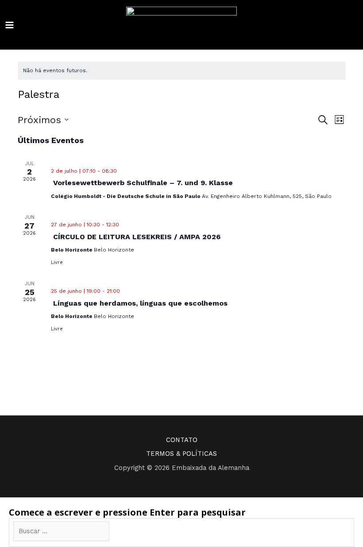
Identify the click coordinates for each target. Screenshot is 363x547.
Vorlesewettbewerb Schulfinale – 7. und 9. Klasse (143, 182)
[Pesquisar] (123, 531)
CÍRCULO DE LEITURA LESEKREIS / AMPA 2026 (136, 237)
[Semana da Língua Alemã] (181, 25)
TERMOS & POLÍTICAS (181, 454)
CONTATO (181, 440)
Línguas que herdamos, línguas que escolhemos (140, 303)
